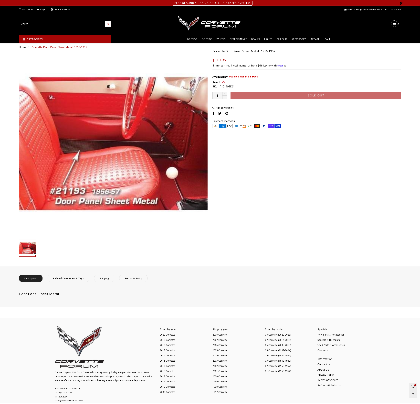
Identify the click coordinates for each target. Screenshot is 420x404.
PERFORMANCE (238, 39)
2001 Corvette (220, 371)
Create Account (62, 9)
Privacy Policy (325, 374)
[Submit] (108, 24)
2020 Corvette (167, 334)
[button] (224, 97)
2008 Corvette (220, 334)
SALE (327, 39)
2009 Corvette (167, 392)
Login (43, 9)
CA (224, 82)
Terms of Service (327, 380)
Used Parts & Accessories (331, 345)
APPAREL (316, 39)
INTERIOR (192, 39)
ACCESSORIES (299, 39)
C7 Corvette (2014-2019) (278, 339)
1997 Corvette (220, 392)
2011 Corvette (167, 381)
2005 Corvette (220, 350)
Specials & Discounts (328, 339)
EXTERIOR (206, 39)
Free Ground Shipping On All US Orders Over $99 (212, 3)
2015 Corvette (167, 360)
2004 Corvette (220, 355)
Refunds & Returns (329, 385)
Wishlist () (27, 9)
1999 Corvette (220, 381)
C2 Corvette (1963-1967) (278, 365)
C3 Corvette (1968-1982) (278, 360)
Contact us (324, 364)
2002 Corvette (220, 365)
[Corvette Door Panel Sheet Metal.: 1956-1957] (113, 143)
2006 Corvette (220, 345)
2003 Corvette (220, 360)
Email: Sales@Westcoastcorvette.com (367, 9)
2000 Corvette (220, 376)
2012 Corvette (167, 376)
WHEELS (221, 39)
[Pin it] (226, 113)
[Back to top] (413, 394)
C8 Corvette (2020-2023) (278, 334)
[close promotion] (401, 3)
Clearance (322, 350)
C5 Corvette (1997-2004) (278, 350)
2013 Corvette (167, 371)
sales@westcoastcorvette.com (69, 400)
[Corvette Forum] (210, 23)
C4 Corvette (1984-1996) (278, 355)
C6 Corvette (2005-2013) (278, 345)
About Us (396, 9)
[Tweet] (219, 113)
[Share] (213, 113)
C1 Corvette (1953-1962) (278, 371)
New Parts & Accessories (330, 334)
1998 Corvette (220, 386)
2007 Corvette (220, 339)
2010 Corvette (167, 386)
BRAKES (255, 39)
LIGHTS (268, 39)
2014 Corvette (167, 365)
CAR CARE (281, 39)
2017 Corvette (167, 350)
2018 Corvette (167, 345)
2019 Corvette (167, 339)
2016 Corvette (167, 355)
